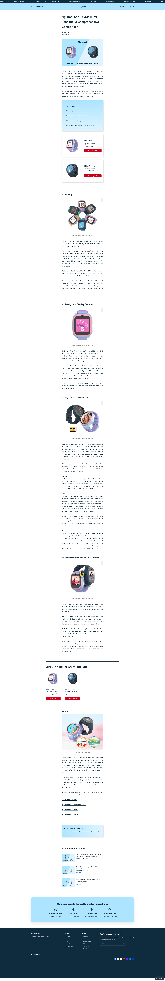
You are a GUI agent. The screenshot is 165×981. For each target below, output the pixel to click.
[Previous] (49, 686)
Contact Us (85, 936)
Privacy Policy (86, 948)
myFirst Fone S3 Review (70, 810)
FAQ (84, 943)
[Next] (115, 686)
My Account (85, 939)
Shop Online (68, 939)
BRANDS (39, 6)
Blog (67, 941)
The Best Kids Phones (69, 800)
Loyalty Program (69, 943)
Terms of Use (86, 946)
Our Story (68, 936)
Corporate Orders (70, 946)
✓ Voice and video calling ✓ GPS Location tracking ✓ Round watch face (71, 693)
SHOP (32, 6)
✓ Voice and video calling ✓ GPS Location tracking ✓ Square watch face (89, 144)
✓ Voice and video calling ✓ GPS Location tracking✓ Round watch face (89, 170)
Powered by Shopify (42, 958)
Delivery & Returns (87, 941)
